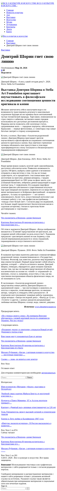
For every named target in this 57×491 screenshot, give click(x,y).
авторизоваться (48, 373)
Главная (10, 10)
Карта (9, 32)
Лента (9, 29)
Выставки (10, 17)
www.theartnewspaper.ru (45, 307)
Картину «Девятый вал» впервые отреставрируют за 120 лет (28, 407)
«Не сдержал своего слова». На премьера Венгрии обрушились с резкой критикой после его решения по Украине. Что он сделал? (25, 318)
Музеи (9, 22)
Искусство (11, 20)
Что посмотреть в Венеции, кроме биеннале (21, 218)
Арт (8, 15)
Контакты (10, 27)
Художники (11, 24)
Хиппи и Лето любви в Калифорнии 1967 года (22, 419)
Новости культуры (14, 12)
